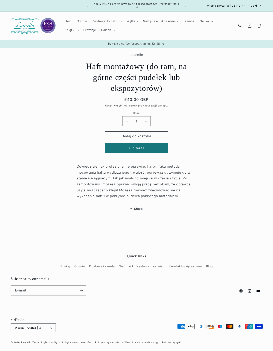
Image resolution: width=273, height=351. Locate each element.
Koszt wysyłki (114, 105)
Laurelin (26, 342)
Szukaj (65, 266)
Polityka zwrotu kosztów (76, 342)
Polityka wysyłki (171, 342)
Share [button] (138, 209)
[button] (107, 21)
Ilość (136, 113)
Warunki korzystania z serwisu (141, 266)
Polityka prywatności (108, 342)
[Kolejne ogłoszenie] (185, 6)
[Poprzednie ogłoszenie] (87, 6)
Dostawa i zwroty (102, 266)
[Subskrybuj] (81, 290)
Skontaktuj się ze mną (185, 266)
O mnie (79, 266)
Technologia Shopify (44, 342)
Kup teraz (136, 148)
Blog (209, 266)
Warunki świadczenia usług (141, 342)
